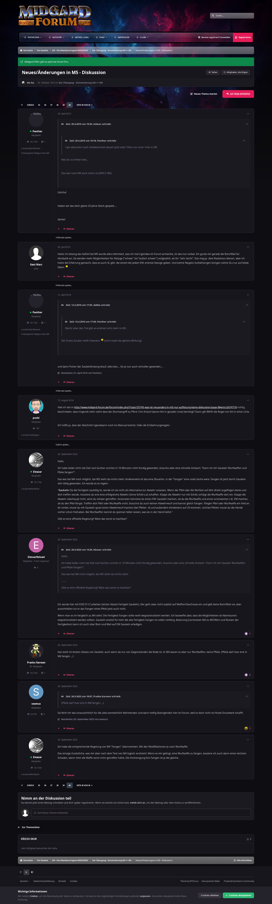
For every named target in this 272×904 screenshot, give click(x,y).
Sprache (24, 881)
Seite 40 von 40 (83, 105)
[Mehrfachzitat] (59, 228)
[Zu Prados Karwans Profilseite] (36, 650)
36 (45, 105)
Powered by (239, 881)
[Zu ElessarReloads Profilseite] (36, 545)
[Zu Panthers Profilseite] (36, 119)
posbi (36, 418)
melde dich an (137, 802)
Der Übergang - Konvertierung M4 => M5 (81, 82)
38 (57, 105)
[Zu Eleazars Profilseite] (36, 460)
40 (70, 105)
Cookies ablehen (210, 895)
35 (39, 105)
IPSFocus (194, 881)
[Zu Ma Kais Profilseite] (23, 82)
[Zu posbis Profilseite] (36, 406)
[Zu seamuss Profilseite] (36, 692)
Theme (183, 881)
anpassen (145, 896)
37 (51, 105)
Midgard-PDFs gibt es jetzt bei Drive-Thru (46, 61)
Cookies (73, 881)
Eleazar (37, 471)
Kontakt (62, 881)
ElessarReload (36, 557)
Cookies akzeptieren (240, 895)
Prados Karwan (36, 662)
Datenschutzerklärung (44, 881)
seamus (36, 703)
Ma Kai (30, 82)
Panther (37, 131)
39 (64, 105)
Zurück (30, 105)
